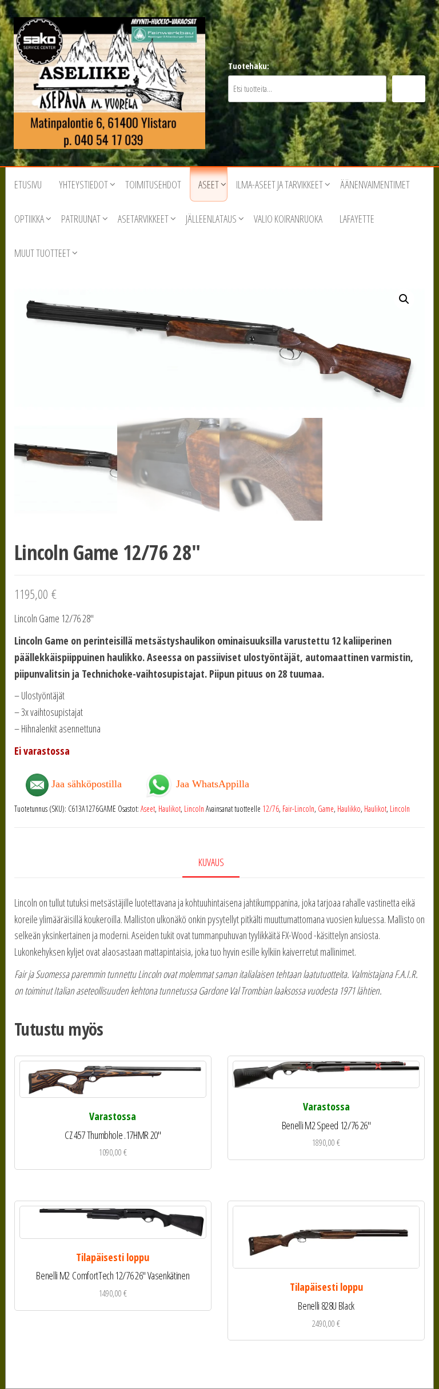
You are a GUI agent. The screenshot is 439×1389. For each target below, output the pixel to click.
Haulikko (349, 808)
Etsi (408, 88)
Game (326, 808)
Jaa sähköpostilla (85, 784)
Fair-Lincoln (298, 808)
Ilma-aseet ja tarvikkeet (279, 184)
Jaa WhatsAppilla (211, 783)
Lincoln (194, 808)
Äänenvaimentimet (375, 184)
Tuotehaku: (248, 66)
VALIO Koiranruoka (288, 219)
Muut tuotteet (42, 253)
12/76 (270, 808)
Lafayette (357, 219)
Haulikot (169, 808)
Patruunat (81, 219)
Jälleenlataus (211, 219)
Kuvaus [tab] (211, 862)
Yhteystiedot (83, 184)
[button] (404, 299)
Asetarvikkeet (143, 219)
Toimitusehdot (153, 184)
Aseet (208, 184)
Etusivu (28, 184)
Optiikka (29, 219)
